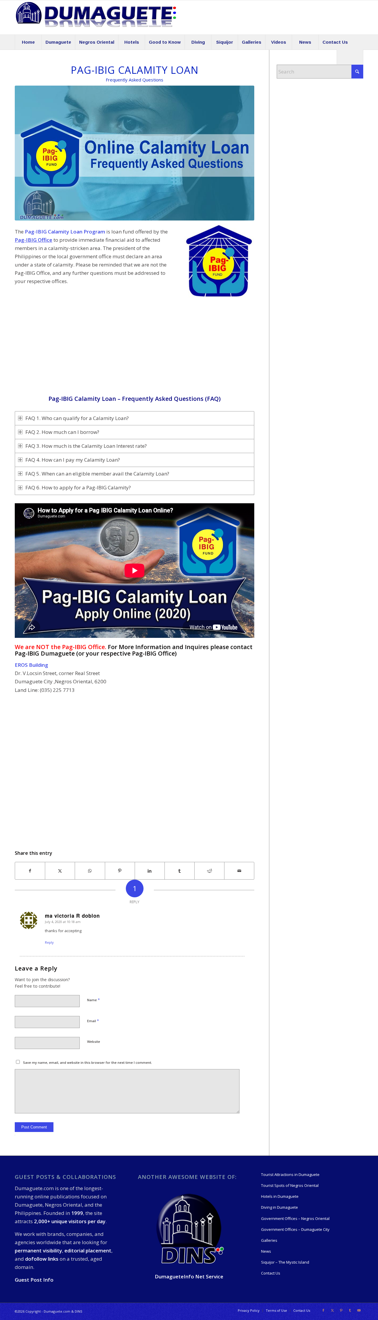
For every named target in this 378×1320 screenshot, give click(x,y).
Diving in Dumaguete (279, 1207)
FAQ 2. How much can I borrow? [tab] (62, 432)
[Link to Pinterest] (341, 1310)
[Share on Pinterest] (120, 870)
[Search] (350, 57)
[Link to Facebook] (323, 1310)
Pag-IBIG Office (33, 239)
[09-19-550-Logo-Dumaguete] (96, 17)
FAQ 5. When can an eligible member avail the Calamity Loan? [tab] (97, 473)
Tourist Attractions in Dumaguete (290, 1174)
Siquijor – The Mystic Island (285, 1262)
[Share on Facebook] (30, 870)
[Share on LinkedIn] (149, 870)
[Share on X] (60, 870)
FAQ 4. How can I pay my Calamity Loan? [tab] (72, 459)
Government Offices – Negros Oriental (295, 1218)
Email (93, 1020)
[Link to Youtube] (358, 1310)
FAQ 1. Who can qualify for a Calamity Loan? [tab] (77, 418)
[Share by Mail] (239, 870)
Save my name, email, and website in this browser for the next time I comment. (87, 1062)
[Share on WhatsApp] (90, 870)
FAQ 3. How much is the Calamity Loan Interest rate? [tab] (86, 445)
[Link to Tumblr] (350, 1310)
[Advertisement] (134, 354)
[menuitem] (28, 42)
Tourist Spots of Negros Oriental (290, 1185)
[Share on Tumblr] (179, 870)
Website (93, 1041)
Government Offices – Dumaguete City (295, 1229)
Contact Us (270, 1273)
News (266, 1251)
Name (93, 999)
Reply (49, 942)
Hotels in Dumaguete (280, 1196)
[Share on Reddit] (209, 870)
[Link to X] (332, 1310)
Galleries (269, 1240)
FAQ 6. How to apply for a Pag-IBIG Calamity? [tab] (78, 487)
